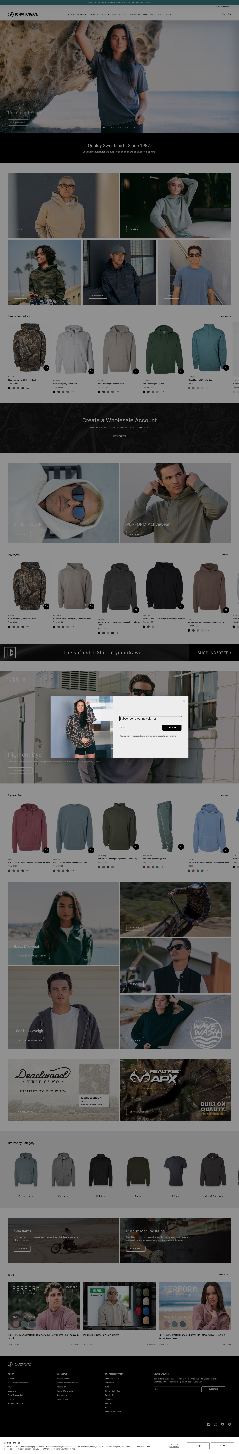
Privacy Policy (71, 1449)
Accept (198, 1446)
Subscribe (172, 728)
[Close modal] (183, 700)
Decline (222, 1446)
